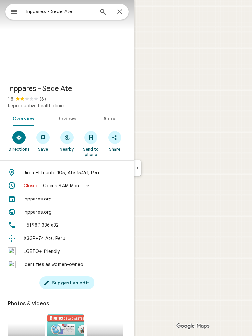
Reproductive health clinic (36, 106)
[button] (67, 185)
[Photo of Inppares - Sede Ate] (67, 39)
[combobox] (60, 11)
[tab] (22, 118)
